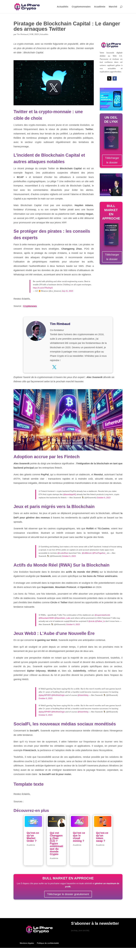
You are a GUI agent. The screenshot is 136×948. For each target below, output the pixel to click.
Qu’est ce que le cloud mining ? (79, 836)
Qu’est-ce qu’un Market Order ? (33, 836)
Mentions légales (27, 943)
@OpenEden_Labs (62, 618)
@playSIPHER (45, 695)
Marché (113, 7)
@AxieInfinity (82, 695)
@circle (91, 621)
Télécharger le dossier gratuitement (68, 894)
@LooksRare (62, 553)
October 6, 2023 (103, 497)
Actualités (62, 7)
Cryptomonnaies (81, 7)
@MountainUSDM (46, 618)
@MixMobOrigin (58, 695)
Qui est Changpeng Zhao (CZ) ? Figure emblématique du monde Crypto (56, 843)
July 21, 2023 (67, 291)
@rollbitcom (87, 553)
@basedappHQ (69, 494)
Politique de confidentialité (48, 943)
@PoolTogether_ (99, 553)
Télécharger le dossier (112, 160)
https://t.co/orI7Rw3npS (43, 288)
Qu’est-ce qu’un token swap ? (102, 836)
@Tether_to (100, 621)
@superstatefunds (102, 615)
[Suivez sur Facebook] (114, 78)
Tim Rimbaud (22, 34)
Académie (99, 7)
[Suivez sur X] (109, 78)
